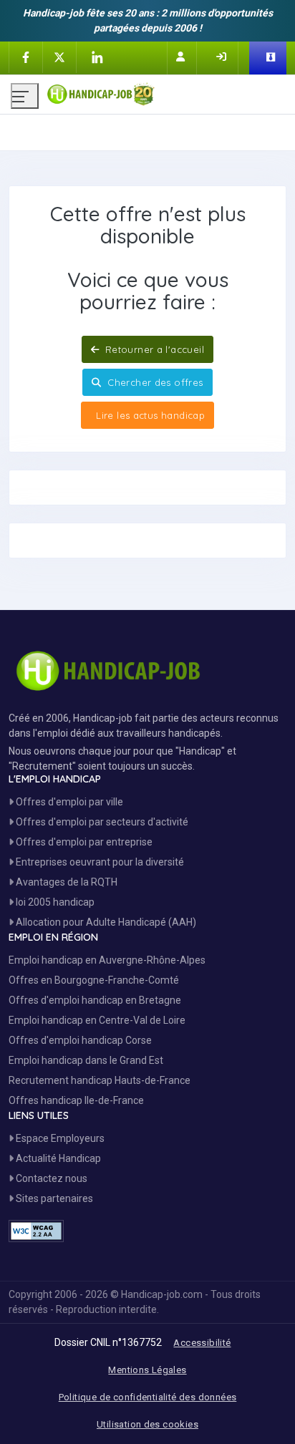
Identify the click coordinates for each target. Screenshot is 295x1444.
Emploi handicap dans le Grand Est (86, 1060)
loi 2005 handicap (54, 902)
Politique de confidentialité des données (148, 1397)
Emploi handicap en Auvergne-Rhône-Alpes (107, 960)
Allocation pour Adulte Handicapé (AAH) (105, 922)
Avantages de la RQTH (65, 882)
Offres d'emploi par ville (68, 802)
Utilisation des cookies (147, 1424)
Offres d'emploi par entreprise (83, 842)
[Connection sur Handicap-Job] (222, 56)
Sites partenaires (53, 1198)
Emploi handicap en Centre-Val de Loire (97, 1020)
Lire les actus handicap (149, 415)
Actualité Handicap (57, 1158)
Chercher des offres (154, 382)
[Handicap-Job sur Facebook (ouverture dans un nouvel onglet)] (26, 56)
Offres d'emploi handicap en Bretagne (95, 1000)
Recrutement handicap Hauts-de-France (99, 1080)
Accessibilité (202, 1342)
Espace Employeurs (59, 1138)
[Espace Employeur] (272, 58)
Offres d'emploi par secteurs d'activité (101, 822)
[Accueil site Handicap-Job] (165, 91)
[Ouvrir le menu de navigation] (25, 96)
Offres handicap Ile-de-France (76, 1100)
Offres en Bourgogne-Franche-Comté (94, 980)
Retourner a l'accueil (153, 349)
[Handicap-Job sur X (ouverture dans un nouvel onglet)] (59, 56)
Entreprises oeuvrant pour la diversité (99, 862)
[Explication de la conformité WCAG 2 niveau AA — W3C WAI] (36, 1231)
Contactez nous (50, 1178)
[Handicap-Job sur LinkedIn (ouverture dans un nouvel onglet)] (96, 57)
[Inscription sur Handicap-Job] (182, 56)
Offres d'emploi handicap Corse (80, 1040)
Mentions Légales (147, 1370)
